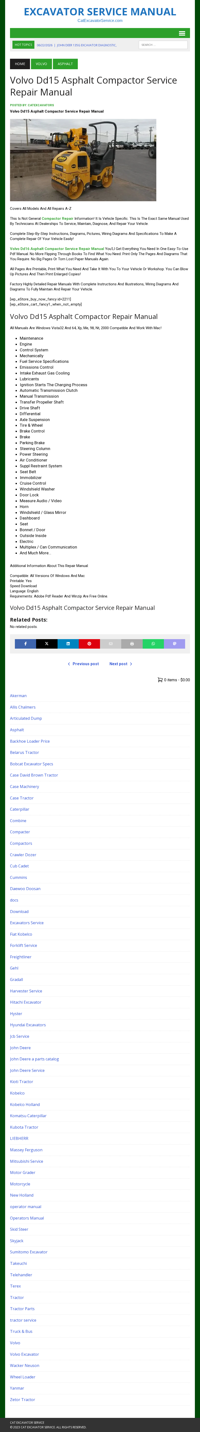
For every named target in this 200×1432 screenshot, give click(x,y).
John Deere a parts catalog (34, 1059)
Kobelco (17, 1093)
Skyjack (16, 1240)
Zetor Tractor (22, 1399)
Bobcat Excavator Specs (31, 764)
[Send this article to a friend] (110, 644)
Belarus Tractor (24, 752)
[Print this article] (131, 644)
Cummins (18, 877)
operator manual (25, 1206)
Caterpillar (19, 809)
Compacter (20, 832)
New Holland (21, 1195)
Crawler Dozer (23, 854)
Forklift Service (23, 945)
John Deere (20, 1047)
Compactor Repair (58, 218)
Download (19, 911)
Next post (118, 664)
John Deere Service (27, 1070)
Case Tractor (22, 798)
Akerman (18, 695)
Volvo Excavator (24, 1354)
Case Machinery (24, 786)
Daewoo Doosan (25, 888)
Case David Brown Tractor (34, 775)
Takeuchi (18, 1263)
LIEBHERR (19, 1138)
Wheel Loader (22, 1377)
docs (14, 900)
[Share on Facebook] (25, 644)
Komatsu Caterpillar (28, 1115)
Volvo (41, 63)
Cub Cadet (19, 866)
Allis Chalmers (23, 707)
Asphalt (17, 729)
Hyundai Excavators (28, 1025)
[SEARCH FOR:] (163, 44)
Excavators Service (27, 922)
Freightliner (20, 957)
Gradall (16, 979)
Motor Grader (22, 1172)
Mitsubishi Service (26, 1161)
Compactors (21, 843)
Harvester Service (26, 991)
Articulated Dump (26, 718)
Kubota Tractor (24, 1127)
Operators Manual (27, 1218)
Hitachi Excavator (25, 1002)
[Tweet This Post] (46, 644)
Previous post (86, 664)
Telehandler (21, 1275)
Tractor (17, 1297)
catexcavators (41, 105)
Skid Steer (19, 1229)
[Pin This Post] (89, 644)
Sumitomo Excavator (29, 1252)
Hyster (16, 1013)
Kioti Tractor (21, 1081)
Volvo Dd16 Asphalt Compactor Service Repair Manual (57, 249)
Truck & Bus (21, 1331)
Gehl (14, 968)
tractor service (23, 1320)
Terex (15, 1286)
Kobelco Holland (25, 1104)
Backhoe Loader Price (30, 741)
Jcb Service (19, 1036)
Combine (18, 820)
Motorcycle (20, 1184)
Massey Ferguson (26, 1150)
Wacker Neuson (24, 1365)
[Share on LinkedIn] (68, 644)
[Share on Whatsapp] (153, 644)
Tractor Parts (22, 1308)
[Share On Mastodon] (174, 644)
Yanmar (17, 1388)
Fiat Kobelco (21, 934)
